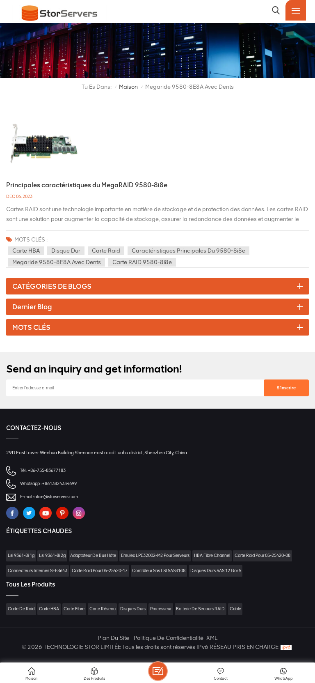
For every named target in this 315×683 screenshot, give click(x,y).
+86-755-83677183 (47, 470)
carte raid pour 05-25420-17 (100, 570)
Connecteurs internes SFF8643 (37, 570)
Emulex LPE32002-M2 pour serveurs (155, 555)
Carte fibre (74, 609)
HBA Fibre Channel (212, 555)
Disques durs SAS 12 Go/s (215, 570)
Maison (128, 87)
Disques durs (133, 609)
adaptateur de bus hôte (93, 555)
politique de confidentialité (168, 638)
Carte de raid (21, 609)
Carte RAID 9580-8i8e (142, 262)
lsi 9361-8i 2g (52, 555)
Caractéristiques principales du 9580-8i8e (188, 250)
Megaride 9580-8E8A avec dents (56, 262)
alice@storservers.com (56, 496)
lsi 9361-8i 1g (21, 555)
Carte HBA (26, 250)
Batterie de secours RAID (200, 609)
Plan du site (113, 638)
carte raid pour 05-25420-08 (262, 555)
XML (211, 638)
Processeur (160, 609)
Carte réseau (102, 609)
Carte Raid (106, 250)
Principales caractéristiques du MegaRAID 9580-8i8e (86, 185)
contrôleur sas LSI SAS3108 (158, 570)
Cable (235, 609)
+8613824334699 (59, 483)
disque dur (65, 250)
